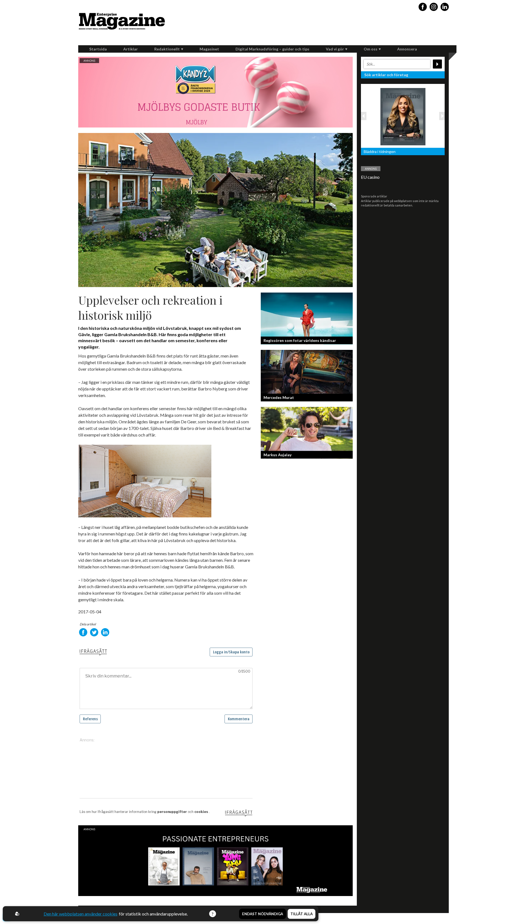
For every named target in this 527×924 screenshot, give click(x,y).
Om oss (370, 49)
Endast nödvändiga (262, 914)
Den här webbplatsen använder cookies (80, 913)
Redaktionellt (167, 49)
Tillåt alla (301, 914)
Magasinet (209, 49)
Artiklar (130, 49)
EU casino (370, 177)
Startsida (98, 49)
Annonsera (407, 49)
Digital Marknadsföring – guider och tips (272, 49)
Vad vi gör (335, 49)
